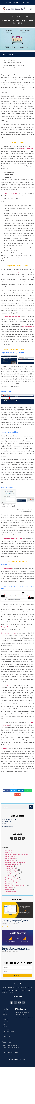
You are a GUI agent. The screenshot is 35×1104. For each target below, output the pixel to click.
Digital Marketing (10, 858)
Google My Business (11, 870)
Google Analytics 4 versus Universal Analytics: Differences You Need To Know (16, 949)
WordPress (8, 889)
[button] (31, 9)
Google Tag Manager (11, 874)
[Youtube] (19, 838)
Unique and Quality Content (12, 63)
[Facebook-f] (11, 838)
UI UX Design (9, 888)
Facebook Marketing (11, 864)
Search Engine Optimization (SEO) (20, 17)
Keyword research (26, 148)
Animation (8, 852)
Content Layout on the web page (13, 65)
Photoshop (8, 884)
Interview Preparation (12, 880)
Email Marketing (10, 860)
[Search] (31, 807)
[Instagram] (15, 838)
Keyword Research (9, 60)
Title (12, 685)
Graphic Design (10, 876)
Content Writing (10, 856)
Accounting (8, 850)
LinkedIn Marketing (11, 882)
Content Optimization (10, 68)
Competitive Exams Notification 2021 (16, 854)
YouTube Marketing (11, 891)
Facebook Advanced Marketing (15, 862)
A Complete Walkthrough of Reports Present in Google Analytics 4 (15, 921)
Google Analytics (10, 868)
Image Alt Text (7, 487)
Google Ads (9, 866)
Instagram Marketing (11, 878)
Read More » (5, 926)
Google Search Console (12, 872)
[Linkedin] (23, 838)
